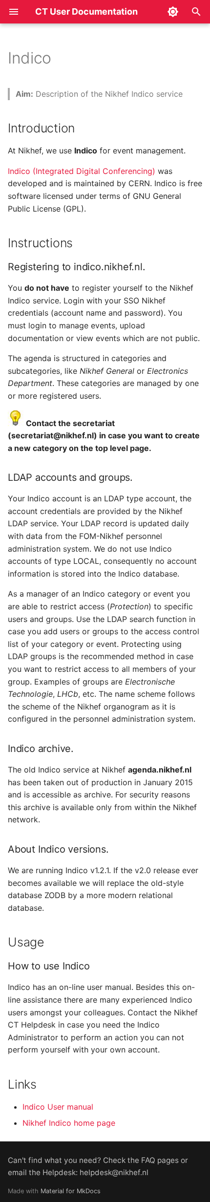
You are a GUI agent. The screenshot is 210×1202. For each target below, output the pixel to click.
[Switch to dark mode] (173, 11)
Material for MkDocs (71, 1191)
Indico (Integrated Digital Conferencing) (81, 171)
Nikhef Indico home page (68, 1123)
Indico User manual (57, 1107)
